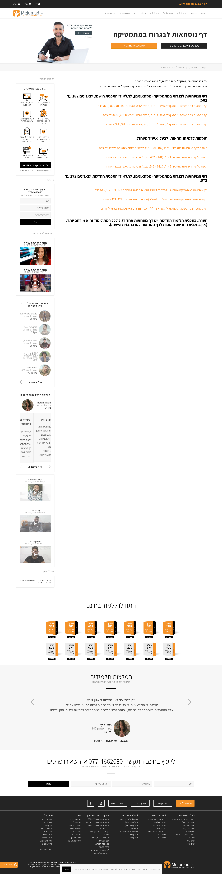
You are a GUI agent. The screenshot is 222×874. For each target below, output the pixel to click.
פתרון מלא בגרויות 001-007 (98, 819)
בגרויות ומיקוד (124, 13)
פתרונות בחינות (46, 840)
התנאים (40, 862)
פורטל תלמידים (46, 849)
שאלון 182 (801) (188, 822)
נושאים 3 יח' (190, 831)
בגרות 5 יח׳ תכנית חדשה (128, 831)
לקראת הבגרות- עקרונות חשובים (99, 833)
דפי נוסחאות (104, 828)
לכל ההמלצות (35, 382)
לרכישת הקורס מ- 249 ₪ (35, 165)
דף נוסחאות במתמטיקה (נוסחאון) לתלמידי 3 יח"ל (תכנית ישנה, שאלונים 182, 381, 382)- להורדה (152, 106)
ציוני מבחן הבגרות (102, 844)
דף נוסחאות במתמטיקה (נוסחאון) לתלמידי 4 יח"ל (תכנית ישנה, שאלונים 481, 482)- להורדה (155, 115)
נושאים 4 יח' (161, 828)
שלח (35, 222)
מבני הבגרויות (104, 840)
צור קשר (193, 13)
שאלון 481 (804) (160, 822)
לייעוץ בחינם (140, 803)
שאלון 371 (191, 840)
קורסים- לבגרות (75, 822)
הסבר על (48, 815)
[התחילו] (172, 628)
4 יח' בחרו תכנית (158, 815)
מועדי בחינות (47, 844)
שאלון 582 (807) (131, 825)
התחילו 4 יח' (168, 13)
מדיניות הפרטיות (49, 862)
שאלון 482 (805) (159, 825)
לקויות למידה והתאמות (100, 850)
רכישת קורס (110, 13)
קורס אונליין (76, 834)
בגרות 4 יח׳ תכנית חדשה (156, 831)
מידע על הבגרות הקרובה (99, 837)
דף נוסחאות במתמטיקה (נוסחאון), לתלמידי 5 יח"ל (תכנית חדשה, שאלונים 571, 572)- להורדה (154, 208)
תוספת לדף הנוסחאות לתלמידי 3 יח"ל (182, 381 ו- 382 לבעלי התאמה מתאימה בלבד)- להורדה (153, 148)
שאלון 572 (134, 837)
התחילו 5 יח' (154, 13)
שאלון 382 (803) (188, 828)
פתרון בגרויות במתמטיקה (97, 815)
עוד (79, 815)
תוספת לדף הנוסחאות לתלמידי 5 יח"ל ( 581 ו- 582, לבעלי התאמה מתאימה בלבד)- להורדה (155, 166)
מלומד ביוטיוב (47, 837)
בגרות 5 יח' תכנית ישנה (129, 819)
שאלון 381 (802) (188, 825)
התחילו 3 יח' (181, 13)
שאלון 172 (191, 837)
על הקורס (162, 803)
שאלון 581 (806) (131, 822)
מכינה (143, 13)
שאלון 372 (191, 844)
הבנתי (66, 869)
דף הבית (204, 13)
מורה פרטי (48, 822)
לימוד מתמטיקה (74, 840)
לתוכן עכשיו (135, 45)
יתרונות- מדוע (75, 819)
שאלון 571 (134, 834)
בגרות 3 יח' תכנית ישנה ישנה (183, 819)
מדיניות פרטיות (46, 828)
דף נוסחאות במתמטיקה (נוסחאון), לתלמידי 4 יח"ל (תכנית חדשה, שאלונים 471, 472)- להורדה (154, 199)
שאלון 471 (162, 834)
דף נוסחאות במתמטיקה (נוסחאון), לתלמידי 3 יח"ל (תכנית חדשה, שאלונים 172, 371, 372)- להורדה (151, 190)
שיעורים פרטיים (75, 831)
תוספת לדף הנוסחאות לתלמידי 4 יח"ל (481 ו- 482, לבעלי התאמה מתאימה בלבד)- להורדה (155, 157)
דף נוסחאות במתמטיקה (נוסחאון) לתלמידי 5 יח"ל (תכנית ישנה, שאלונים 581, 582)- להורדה (155, 124)
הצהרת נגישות (117, 803)
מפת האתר (48, 831)
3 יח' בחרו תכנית (187, 815)
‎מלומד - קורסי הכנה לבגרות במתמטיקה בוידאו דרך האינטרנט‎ (35, 581)
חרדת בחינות (104, 847)
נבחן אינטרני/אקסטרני (100, 853)
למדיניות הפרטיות (110, 869)
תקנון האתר (48, 825)
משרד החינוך (76, 837)
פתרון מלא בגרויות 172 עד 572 (97, 822)
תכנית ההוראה (75, 828)
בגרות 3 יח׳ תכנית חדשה (185, 834)
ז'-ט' (135, 13)
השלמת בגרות (47, 819)
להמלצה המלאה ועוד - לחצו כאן (111, 740)
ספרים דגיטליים (75, 825)
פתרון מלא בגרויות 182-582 (98, 825)
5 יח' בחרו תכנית (130, 815)
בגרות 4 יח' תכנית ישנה (157, 819)
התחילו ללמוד (185, 803)
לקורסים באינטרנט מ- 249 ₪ (184, 45)
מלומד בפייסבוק (46, 834)
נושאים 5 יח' (133, 828)
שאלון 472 (162, 837)
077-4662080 (35, 192)
